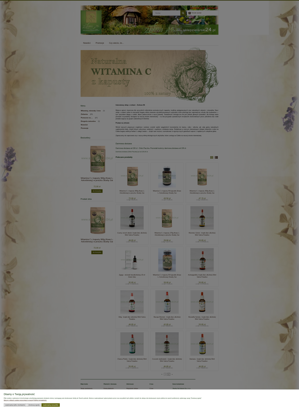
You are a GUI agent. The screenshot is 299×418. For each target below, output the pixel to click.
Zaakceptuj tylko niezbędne (15, 405)
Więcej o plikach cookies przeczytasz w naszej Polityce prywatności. (25, 400)
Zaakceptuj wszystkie (50, 405)
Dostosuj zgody (34, 405)
